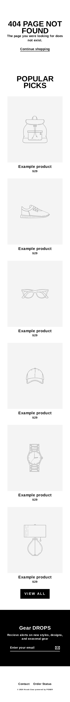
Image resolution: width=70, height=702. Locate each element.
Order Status (42, 683)
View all (35, 594)
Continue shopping (35, 49)
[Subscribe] (57, 648)
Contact (23, 683)
